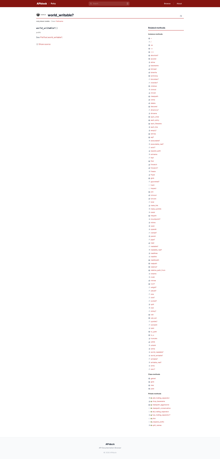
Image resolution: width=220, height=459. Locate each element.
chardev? (154, 83)
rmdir (153, 277)
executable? (155, 141)
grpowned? (155, 182)
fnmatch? (154, 168)
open (153, 226)
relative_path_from (158, 270)
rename (153, 274)
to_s (152, 335)
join (152, 192)
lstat (152, 202)
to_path (154, 332)
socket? (154, 301)
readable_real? (156, 250)
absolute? (154, 55)
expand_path (156, 151)
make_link (154, 205)
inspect (153, 188)
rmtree (153, 281)
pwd (152, 389)
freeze (153, 171)
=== (152, 52)
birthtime (154, 76)
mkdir (153, 212)
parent (153, 236)
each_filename (156, 124)
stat (152, 308)
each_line (154, 127)
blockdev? (155, 79)
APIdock (42, 3)
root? (153, 284)
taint (152, 328)
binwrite (154, 72)
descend (154, 106)
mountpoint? (155, 219)
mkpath (154, 216)
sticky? (153, 311)
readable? (154, 246)
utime (153, 349)
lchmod (153, 195)
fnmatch (154, 164)
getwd (153, 378)
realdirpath (155, 260)
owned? (154, 233)
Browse (167, 3)
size (152, 294)
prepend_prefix (158, 422)
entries (153, 134)
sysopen (154, 325)
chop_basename (158, 401)
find (152, 161)
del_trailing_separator (160, 412)
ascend (153, 59)
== (152, 49)
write (153, 366)
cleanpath (154, 96)
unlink (153, 342)
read (152, 243)
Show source (45, 44)
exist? (153, 147)
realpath (154, 263)
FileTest (43, 37)
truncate (154, 338)
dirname (154, 113)
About (179, 3)
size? (153, 297)
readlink (154, 257)
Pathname (59, 21)
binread (153, 69)
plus (154, 418)
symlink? (154, 321)
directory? (155, 110)
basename (155, 66)
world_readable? (157, 352)
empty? (153, 130)
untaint (153, 345)
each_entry (155, 120)
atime (153, 62)
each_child (155, 117)
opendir (154, 229)
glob (152, 178)
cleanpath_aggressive (160, 405)
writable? (154, 359)
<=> (152, 45)
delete (153, 103)
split (152, 304)
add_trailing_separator (161, 398)
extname (154, 154)
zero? (153, 369)
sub (152, 315)
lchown (153, 199)
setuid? (153, 291)
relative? (154, 267)
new (152, 385)
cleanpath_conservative (161, 408)
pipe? (153, 240)
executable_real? (157, 144)
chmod (153, 90)
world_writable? (55, 37)
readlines (154, 253)
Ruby (53, 3)
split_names (157, 425)
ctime (153, 100)
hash (153, 185)
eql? (152, 137)
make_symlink (156, 209)
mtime (153, 223)
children (154, 86)
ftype (153, 175)
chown (153, 93)
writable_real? (156, 362)
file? (152, 158)
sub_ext (154, 318)
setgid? (153, 287)
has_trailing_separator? (161, 415)
